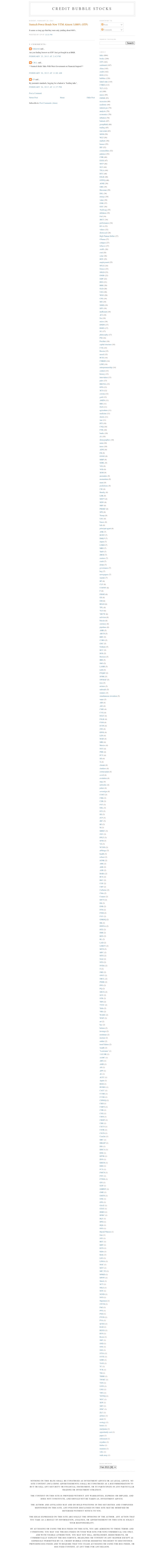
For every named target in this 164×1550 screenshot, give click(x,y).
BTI (101, 423)
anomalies (103, 476)
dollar (102, 564)
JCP (101, 817)
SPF (101, 308)
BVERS (103, 1087)
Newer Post (33, 97)
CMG (102, 709)
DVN (101, 1159)
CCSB (102, 1097)
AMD (102, 1064)
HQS (101, 1225)
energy (102, 196)
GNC (101, 643)
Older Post (91, 97)
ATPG (102, 449)
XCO (101, 390)
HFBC (102, 1215)
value (102, 200)
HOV (101, 259)
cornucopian (104, 771)
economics (104, 114)
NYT (101, 748)
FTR (101, 430)
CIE (101, 489)
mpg (101, 781)
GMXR (102, 98)
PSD (101, 1314)
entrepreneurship (106, 367)
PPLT (102, 837)
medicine (103, 413)
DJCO (102, 900)
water (102, 699)
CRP (101, 887)
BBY (101, 637)
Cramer (102, 896)
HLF (101, 1218)
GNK (101, 203)
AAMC (102, 1057)
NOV (101, 1291)
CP (33, 79)
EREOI (102, 1162)
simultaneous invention (108, 696)
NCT (101, 1284)
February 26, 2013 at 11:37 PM (45, 87)
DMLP (102, 538)
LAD (101, 942)
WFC (102, 1399)
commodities (104, 150)
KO (101, 824)
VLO (101, 610)
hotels (102, 1425)
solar (101, 256)
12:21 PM (49, 34)
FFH (101, 909)
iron (101, 683)
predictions (104, 486)
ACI (101, 315)
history (102, 374)
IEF (101, 147)
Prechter (103, 341)
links (101, 55)
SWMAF (103, 679)
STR (101, 998)
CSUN (102, 1133)
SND (101, 1343)
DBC (101, 1140)
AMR (102, 630)
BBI (101, 403)
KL (101, 939)
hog (101, 571)
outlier (102, 1041)
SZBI (102, 1360)
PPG (101, 985)
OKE (101, 972)
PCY (101, 755)
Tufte (101, 1008)
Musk (102, 1281)
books (102, 58)
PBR (101, 752)
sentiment (103, 65)
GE (101, 597)
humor (102, 144)
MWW (102, 1277)
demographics (105, 440)
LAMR (102, 666)
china (102, 68)
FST (101, 804)
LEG (101, 1258)
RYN (101, 1333)
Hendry (102, 492)
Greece (102, 269)
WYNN (102, 847)
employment (104, 262)
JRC (101, 821)
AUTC (102, 1077)
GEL (101, 808)
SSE (101, 1350)
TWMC (102, 1379)
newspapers (104, 574)
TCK (101, 1369)
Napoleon (103, 1301)
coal (101, 252)
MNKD (102, 1274)
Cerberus (103, 890)
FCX (101, 1169)
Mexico (102, 745)
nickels (102, 686)
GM (101, 601)
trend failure (104, 1044)
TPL (101, 607)
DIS (101, 1146)
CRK (101, 798)
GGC (101, 206)
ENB (101, 906)
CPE (101, 298)
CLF (101, 584)
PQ (101, 988)
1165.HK (103, 1054)
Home (62, 97)
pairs (101, 380)
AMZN (102, 400)
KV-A (102, 226)
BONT (102, 535)
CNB (101, 1110)
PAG (101, 1307)
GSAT (102, 1205)
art (101, 1021)
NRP (101, 505)
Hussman (103, 190)
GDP (101, 279)
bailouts (103, 121)
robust (102, 857)
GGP (101, 1185)
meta (101, 443)
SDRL (102, 463)
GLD (101, 288)
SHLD (102, 272)
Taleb (102, 551)
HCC (101, 650)
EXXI (102, 160)
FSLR (102, 719)
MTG (102, 955)
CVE (101, 348)
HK (101, 923)
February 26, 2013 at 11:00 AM (45, 73)
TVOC (102, 1005)
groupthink (104, 124)
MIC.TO (103, 1271)
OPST (102, 975)
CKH (101, 1103)
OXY (101, 834)
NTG (101, 962)
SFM (101, 840)
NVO (101, 1297)
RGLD (102, 604)
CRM (102, 1116)
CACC (102, 1090)
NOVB (102, 1294)
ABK (101, 863)
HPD (101, 1222)
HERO (102, 1212)
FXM (102, 722)
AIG (101, 706)
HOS (101, 653)
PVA (101, 1320)
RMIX (102, 328)
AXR (101, 870)
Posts (105, 24)
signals (102, 577)
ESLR (102, 177)
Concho (103, 1136)
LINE (102, 364)
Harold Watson (105, 1232)
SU (101, 331)
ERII (101, 1166)
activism (103, 617)
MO (101, 302)
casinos (102, 558)
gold (101, 397)
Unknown (36, 49)
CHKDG (103, 361)
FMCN (102, 1172)
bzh (101, 525)
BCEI (102, 357)
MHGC (102, 831)
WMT (102, 1018)
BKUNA (103, 384)
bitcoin (102, 620)
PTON (102, 1317)
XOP (101, 1402)
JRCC (102, 219)
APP (101, 1071)
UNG (101, 1389)
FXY (101, 916)
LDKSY (103, 946)
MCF (102, 1268)
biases (102, 522)
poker (102, 788)
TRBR (102, 1376)
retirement (103, 1438)
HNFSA (103, 926)
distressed (103, 232)
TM (101, 1373)
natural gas (104, 108)
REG (101, 282)
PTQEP (102, 673)
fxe (101, 318)
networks (103, 785)
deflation (103, 213)
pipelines (103, 627)
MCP (102, 163)
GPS (101, 1202)
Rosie (102, 1337)
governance (104, 568)
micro (102, 321)
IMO (101, 663)
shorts (102, 417)
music (102, 95)
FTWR (102, 1179)
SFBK (102, 676)
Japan (102, 541)
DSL (101, 193)
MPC (102, 952)
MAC (102, 1264)
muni (101, 482)
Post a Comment (35, 93)
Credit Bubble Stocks (82, 8)
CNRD (102, 85)
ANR (101, 532)
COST (102, 794)
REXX (102, 1330)
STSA (102, 1353)
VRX (101, 1393)
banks (102, 433)
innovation (104, 377)
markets (103, 141)
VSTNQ (103, 1396)
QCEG (102, 1324)
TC (101, 1366)
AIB (101, 702)
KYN (101, 1248)
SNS (101, 1346)
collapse (103, 242)
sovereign (103, 791)
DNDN (102, 324)
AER (101, 867)
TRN (101, 1001)
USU (101, 518)
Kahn (102, 1251)
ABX (101, 1061)
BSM (102, 1084)
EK (101, 903)
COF (101, 883)
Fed (101, 216)
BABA (102, 873)
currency (103, 624)
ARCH (102, 633)
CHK (101, 157)
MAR (102, 739)
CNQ (101, 426)
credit (102, 71)
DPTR (102, 1156)
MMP (102, 459)
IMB (101, 932)
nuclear (102, 1038)
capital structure (105, 344)
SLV (101, 167)
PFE (101, 1310)
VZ (101, 844)
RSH (101, 75)
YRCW (102, 614)
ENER (102, 275)
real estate (103, 131)
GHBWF (103, 1189)
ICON (102, 726)
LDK (101, 495)
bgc (101, 1024)
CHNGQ (103, 1100)
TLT (101, 88)
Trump (102, 515)
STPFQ (102, 180)
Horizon (103, 656)
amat (101, 1419)
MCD (102, 949)
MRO (102, 548)
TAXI (102, 1363)
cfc (101, 436)
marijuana (103, 1429)
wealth (102, 1048)
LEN (101, 735)
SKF (101, 1340)
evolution (103, 778)
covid (102, 775)
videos (102, 229)
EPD (101, 387)
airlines (102, 1416)
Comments (107, 30)
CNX (101, 1113)
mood (102, 354)
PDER (102, 982)
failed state (104, 81)
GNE (101, 1199)
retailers (103, 693)
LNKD (102, 545)
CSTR (102, 1130)
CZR (101, 801)
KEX (101, 936)
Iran (101, 1235)
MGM (102, 134)
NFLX (102, 265)
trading (102, 127)
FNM (102, 913)
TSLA (102, 170)
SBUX (102, 992)
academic (103, 104)
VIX (101, 466)
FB (101, 453)
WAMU (102, 1015)
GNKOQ (103, 919)
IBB (101, 660)
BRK (101, 285)
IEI (101, 814)
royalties (103, 1442)
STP (101, 62)
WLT (101, 137)
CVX (101, 712)
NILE (102, 1287)
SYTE (102, 1356)
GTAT (102, 1208)
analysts (103, 111)
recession (103, 101)
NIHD (102, 305)
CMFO (102, 1107)
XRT (101, 1406)
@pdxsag (103, 210)
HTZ (101, 929)
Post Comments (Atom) (48, 103)
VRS (101, 1011)
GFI (101, 1182)
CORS (102, 640)
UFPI (102, 1386)
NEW (102, 502)
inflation (103, 118)
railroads (103, 689)
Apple (102, 1080)
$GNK (102, 860)
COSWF (103, 587)
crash (102, 561)
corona (102, 394)
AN (101, 1067)
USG (101, 292)
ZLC (101, 1412)
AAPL (102, 249)
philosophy (104, 334)
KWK (102, 732)
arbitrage (103, 850)
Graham (103, 647)
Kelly (102, 1254)
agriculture (104, 410)
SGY (101, 995)
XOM (102, 472)
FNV (101, 1176)
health (102, 854)
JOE (101, 729)
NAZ (101, 959)
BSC (101, 880)
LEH (101, 670)
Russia (102, 351)
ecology (103, 1422)
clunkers (103, 768)
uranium (103, 1448)
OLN (101, 407)
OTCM (102, 1304)
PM (101, 338)
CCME (102, 1093)
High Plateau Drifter (107, 236)
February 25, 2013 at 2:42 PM (45, 56)
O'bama (102, 239)
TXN (101, 1383)
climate (102, 765)
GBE (101, 187)
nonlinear (103, 1034)
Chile (102, 893)
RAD (101, 1327)
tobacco (102, 246)
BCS (101, 877)
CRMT (102, 1120)
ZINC (102, 1409)
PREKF (103, 509)
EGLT (102, 716)
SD (101, 758)
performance (104, 223)
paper (102, 1435)
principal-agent (105, 528)
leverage (103, 1031)
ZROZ (102, 555)
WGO (102, 295)
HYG (101, 1228)
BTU (101, 173)
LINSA (102, 1261)
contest (102, 371)
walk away (103, 1455)
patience (103, 154)
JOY (101, 1238)
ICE (101, 811)
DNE (101, 1153)
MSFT (102, 499)
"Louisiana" (104, 1051)
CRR (101, 1123)
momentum (104, 479)
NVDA (102, 965)
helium (102, 1028)
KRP (101, 1245)
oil (101, 91)
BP (101, 581)
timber (102, 1445)
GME (102, 1192)
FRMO (102, 594)
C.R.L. (34, 62)
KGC (101, 1241)
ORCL (102, 979)
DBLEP (103, 1143)
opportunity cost (106, 1432)
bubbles (103, 78)
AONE (102, 183)
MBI (101, 742)
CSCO (102, 1126)
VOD (101, 469)
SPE (101, 512)
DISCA (102, 1149)
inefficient (103, 311)
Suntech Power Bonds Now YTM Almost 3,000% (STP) (58, 24)
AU (101, 1074)
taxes (101, 446)
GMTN (102, 1195)
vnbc (101, 1452)
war (101, 420)
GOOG (102, 456)
